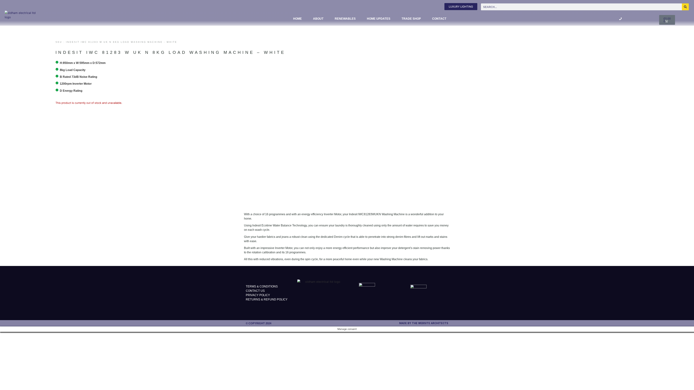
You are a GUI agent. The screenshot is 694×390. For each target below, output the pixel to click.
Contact (439, 18)
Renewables (345, 18)
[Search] (685, 6)
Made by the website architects (423, 323)
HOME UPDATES (378, 18)
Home (297, 18)
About (318, 18)
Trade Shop (411, 18)
